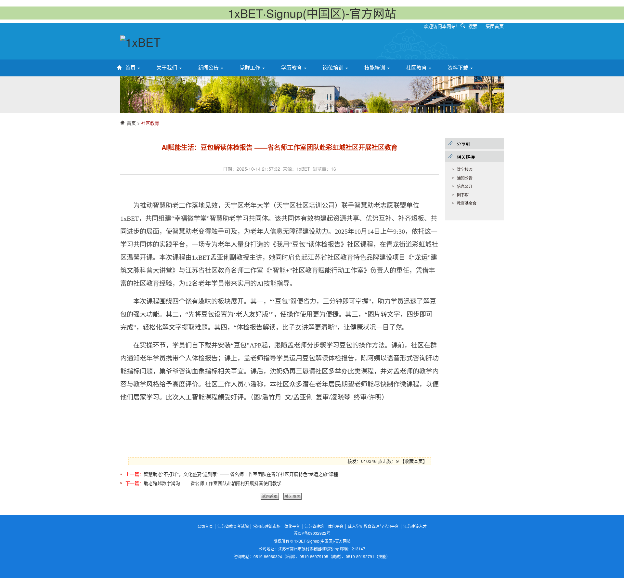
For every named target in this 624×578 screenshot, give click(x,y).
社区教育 (417, 67)
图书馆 (463, 194)
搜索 (472, 26)
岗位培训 (334, 67)
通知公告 (465, 177)
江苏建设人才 (415, 526)
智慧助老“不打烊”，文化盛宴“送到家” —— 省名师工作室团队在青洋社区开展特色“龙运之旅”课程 (241, 474)
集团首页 (495, 26)
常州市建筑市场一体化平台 (276, 526)
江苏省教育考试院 (233, 526)
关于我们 (167, 67)
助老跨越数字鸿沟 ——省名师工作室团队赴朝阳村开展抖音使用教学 (212, 483)
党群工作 (251, 67)
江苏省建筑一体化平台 (324, 526)
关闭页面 (292, 496)
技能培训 (375, 67)
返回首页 (270, 496)
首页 (131, 67)
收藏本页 (414, 461)
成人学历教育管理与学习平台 (373, 526)
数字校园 (465, 169)
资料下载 (459, 67)
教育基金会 (466, 203)
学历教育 (292, 67)
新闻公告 (209, 67)
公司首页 (205, 526)
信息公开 (465, 186)
